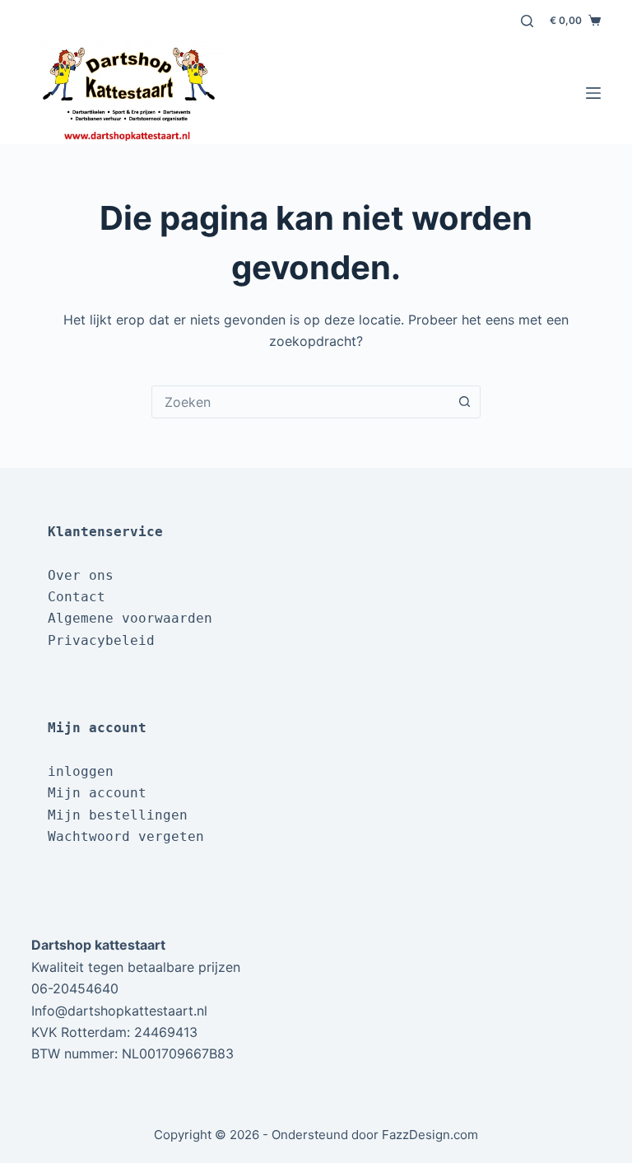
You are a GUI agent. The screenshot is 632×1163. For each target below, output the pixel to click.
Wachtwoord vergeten (126, 836)
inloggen (81, 771)
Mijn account (97, 793)
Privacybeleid (101, 640)
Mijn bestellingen (118, 815)
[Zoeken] (527, 21)
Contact (76, 597)
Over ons (81, 575)
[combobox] (300, 401)
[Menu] (593, 93)
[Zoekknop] (464, 402)
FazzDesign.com (430, 1134)
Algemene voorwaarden (130, 618)
